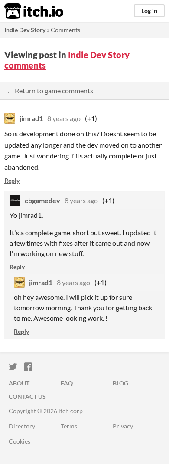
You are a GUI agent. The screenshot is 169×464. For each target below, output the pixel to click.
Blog (120, 383)
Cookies (19, 441)
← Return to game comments (49, 90)
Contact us (27, 396)
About (19, 383)
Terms (69, 426)
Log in (149, 10)
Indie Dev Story (25, 29)
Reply (12, 180)
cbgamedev (42, 200)
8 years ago (64, 118)
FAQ (67, 383)
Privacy (123, 426)
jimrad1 (31, 118)
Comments (65, 29)
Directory (22, 426)
